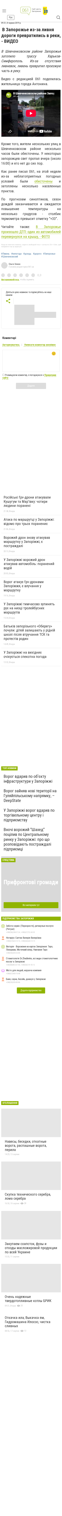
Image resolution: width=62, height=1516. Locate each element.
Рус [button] (11, 17)
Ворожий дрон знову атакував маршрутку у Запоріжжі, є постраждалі (27, 541)
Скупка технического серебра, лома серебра (28, 1196)
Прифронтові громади (31, 882)
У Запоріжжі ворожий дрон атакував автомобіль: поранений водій (29, 564)
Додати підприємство (31, 990)
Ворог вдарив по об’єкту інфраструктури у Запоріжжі (28, 779)
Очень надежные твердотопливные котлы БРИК (28, 1299)
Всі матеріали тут (31, 905)
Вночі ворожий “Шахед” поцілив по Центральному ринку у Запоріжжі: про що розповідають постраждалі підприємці (27, 839)
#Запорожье (49, 253)
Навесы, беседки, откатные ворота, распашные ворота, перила (26, 1145)
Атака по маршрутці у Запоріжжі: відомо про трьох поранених (29, 521)
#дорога (37, 253)
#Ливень (5, 253)
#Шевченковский (9, 256)
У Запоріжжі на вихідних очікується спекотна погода (25, 654)
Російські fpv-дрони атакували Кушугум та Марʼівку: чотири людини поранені (27, 501)
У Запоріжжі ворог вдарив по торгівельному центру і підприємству (29, 815)
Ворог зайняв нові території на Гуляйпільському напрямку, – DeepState (30, 795)
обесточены (43, 181)
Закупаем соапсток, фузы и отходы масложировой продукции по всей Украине (31, 1248)
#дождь (27, 253)
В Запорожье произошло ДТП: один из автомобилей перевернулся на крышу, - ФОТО (31, 232)
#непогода (16, 253)
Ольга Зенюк (14, 264)
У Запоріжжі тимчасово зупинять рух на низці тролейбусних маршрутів (29, 608)
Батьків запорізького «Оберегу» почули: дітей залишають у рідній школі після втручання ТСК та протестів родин (29, 632)
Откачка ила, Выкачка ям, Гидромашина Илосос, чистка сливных (27, 1322)
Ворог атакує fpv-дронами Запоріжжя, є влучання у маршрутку (24, 586)
